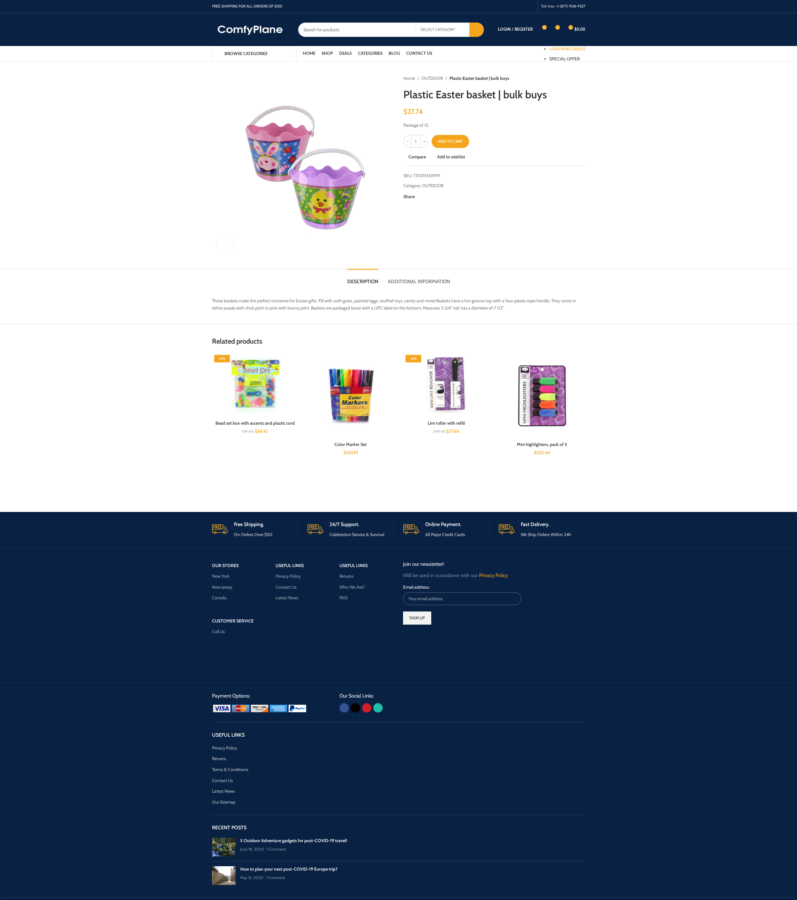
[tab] (362, 278)
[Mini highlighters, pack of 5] (542, 396)
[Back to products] (574, 78)
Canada (219, 598)
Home (409, 78)
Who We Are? (352, 587)
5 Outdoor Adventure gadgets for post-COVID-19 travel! (293, 840)
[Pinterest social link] (522, 6)
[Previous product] (566, 78)
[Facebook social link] (506, 6)
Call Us (218, 631)
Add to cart (450, 141)
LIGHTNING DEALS (567, 49)
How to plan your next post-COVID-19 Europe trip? (289, 869)
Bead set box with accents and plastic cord (255, 423)
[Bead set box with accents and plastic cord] (255, 385)
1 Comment (276, 849)
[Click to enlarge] (224, 244)
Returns (346, 576)
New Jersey (222, 587)
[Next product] (581, 78)
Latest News (287, 598)
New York (220, 576)
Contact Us (286, 587)
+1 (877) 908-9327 (570, 6)
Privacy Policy (288, 576)
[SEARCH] (476, 30)
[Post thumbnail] (223, 847)
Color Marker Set (350, 444)
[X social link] (515, 6)
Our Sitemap (223, 802)
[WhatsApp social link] (530, 6)
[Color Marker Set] (351, 396)
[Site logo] (250, 29)
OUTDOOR (432, 78)
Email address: (416, 587)
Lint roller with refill (446, 423)
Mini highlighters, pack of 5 (542, 444)
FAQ (343, 598)
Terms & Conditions (230, 769)
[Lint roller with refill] (446, 385)
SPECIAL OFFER (564, 59)
